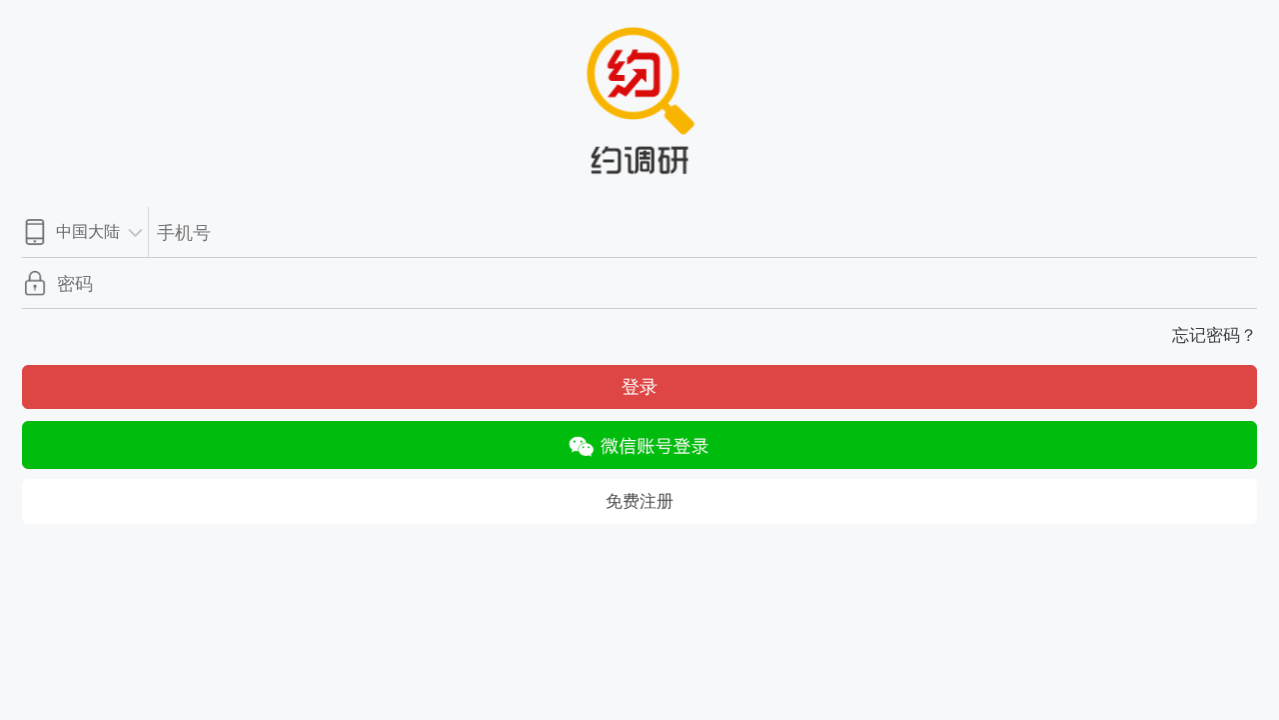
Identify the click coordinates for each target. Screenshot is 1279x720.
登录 (639, 387)
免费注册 (639, 501)
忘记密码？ (1214, 335)
